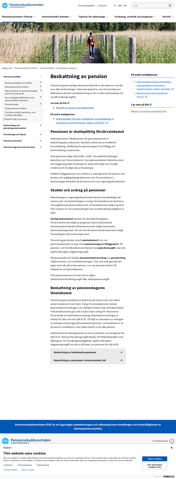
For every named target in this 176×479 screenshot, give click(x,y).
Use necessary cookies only (154, 465)
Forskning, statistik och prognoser (134, 16)
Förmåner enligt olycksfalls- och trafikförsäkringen (20, 113)
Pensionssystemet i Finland (17, 16)
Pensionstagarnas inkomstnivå (19, 147)
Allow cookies (155, 459)
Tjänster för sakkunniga (91, 16)
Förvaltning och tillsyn (14, 134)
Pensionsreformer (12, 140)
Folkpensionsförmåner (16, 108)
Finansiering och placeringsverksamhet (14, 126)
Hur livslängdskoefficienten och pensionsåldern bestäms (19, 99)
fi (115, 5)
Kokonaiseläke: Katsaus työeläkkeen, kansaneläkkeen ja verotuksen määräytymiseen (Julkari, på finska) (154, 85)
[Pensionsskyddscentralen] (22, 5)
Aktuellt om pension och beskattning (75, 107)
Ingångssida (7, 68)
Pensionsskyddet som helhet (18, 82)
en (125, 5)
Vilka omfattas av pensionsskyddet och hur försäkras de (21, 92)
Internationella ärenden (55, 16)
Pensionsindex (11, 104)
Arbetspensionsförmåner (17, 86)
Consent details (10, 470)
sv (120, 5)
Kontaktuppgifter (86, 5)
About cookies (28, 470)
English (7, 447)
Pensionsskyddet (47, 68)
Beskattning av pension (16, 119)
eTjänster (102, 5)
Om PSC (167, 16)
